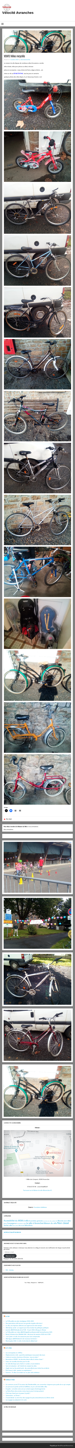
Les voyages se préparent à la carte (16, 1400)
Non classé (9, 819)
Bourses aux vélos (64, 1220)
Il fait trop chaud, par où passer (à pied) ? (18, 1393)
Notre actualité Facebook (12, 1232)
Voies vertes (15, 1225)
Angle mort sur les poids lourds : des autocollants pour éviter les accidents (27, 1368)
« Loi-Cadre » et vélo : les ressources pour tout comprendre (23, 1336)
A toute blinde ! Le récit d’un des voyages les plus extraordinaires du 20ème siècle (30, 1398)
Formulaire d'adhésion (40, 1207)
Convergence (11, 1223)
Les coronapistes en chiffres (14, 1353)
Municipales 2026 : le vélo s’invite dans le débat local (21, 1341)
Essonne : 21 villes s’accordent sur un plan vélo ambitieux (22, 1372)
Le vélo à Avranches (34, 1223)
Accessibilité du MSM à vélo (16, 1220)
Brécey (5, 1223)
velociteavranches (25, 59)
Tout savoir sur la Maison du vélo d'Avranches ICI (37, 1190)
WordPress (61, 1445)
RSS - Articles (10, 1270)
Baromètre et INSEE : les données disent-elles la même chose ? (24, 1359)
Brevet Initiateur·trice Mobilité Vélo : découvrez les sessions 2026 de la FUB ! (28, 1334)
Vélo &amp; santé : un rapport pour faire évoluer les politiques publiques (27, 1328)
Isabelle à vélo (10, 1380)
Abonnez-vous (10, 1256)
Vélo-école (21, 1225)
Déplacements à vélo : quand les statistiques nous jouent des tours (25, 1355)
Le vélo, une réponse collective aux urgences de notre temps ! (24, 1325)
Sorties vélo (8, 1225)
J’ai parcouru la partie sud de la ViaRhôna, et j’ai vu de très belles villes (26, 1387)
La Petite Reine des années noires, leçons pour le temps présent (25, 1391)
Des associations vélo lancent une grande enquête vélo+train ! (24, 1323)
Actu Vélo (8, 1348)
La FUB (7, 1316)
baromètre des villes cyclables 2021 (50, 1221)
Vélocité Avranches (18, 13)
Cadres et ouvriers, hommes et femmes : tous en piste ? (22, 1357)
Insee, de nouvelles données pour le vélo (18, 1361)
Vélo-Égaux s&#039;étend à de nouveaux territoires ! (21, 1339)
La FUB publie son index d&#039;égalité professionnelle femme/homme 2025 (29, 1332)
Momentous (69, 1445)
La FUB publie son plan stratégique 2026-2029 (20, 1321)
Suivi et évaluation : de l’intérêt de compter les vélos (21, 1366)
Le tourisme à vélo (21, 1223)
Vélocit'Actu (28, 1225)
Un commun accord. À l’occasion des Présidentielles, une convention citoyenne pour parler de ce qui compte (38, 1384)
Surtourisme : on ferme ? (13, 1395)
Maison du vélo (50, 1223)
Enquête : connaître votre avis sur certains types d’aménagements (25, 1389)
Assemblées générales (36, 1221)
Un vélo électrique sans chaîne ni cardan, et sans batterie (23, 1364)
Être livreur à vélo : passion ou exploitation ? (19, 1370)
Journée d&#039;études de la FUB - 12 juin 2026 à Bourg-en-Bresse (26, 1330)
